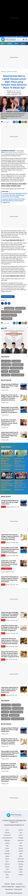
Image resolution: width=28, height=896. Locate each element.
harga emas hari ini (17, 375)
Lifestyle (9, 43)
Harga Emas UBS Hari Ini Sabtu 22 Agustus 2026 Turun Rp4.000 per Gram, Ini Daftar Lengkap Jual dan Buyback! (9, 641)
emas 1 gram (6, 361)
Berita (2, 43)
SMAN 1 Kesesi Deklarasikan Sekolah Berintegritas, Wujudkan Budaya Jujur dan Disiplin (6, 463)
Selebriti (21, 830)
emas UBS (5, 368)
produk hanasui (6, 318)
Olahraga (20, 838)
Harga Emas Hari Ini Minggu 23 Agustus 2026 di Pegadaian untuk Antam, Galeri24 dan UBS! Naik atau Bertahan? (10, 615)
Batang (7, 843)
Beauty (15, 71)
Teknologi (20, 864)
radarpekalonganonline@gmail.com (14, 825)
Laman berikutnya (7, 296)
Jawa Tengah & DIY (6, 568)
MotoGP (21, 848)
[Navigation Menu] (26, 40)
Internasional (7, 835)
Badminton (21, 840)
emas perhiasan (17, 364)
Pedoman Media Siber (8, 886)
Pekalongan (7, 840)
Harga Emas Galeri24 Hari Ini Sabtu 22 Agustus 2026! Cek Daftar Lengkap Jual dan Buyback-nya (9, 689)
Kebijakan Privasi (20, 886)
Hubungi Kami (9, 889)
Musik (7, 877)
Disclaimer (19, 884)
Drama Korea (7, 872)
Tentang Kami (18, 889)
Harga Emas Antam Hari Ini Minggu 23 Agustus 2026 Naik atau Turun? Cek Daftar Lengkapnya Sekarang (10, 397)
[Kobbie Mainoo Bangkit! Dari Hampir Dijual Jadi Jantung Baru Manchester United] (21, 475)
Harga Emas (5, 375)
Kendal (3, 506)
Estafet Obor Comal (16, 368)
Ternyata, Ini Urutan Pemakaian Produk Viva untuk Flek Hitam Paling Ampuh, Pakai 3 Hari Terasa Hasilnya (14, 195)
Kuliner (21, 835)
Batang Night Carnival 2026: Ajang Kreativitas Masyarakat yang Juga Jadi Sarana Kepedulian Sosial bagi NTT (10, 410)
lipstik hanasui (20, 308)
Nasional (7, 832)
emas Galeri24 (6, 364)
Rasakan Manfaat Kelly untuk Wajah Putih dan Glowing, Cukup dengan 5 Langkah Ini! (13, 200)
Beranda (3, 71)
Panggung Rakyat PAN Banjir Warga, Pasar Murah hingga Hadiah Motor (10, 385)
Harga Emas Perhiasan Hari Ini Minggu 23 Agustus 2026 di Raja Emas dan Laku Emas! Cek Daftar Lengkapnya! (10, 628)
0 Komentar (6, 122)
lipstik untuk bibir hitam (9, 315)
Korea (7, 869)
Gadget (21, 869)
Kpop (7, 874)
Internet (21, 874)
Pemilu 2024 (21, 858)
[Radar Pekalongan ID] (8, 40)
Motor (20, 856)
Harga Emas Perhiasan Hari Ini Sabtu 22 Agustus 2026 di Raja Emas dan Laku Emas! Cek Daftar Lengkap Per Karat (10, 654)
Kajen (7, 845)
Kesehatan (7, 853)
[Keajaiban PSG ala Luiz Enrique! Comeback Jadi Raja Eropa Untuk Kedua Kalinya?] (7, 475)
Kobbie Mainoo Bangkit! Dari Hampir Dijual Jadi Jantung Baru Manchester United (20, 484)
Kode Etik (7, 884)
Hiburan (23, 43)
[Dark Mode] (23, 40)
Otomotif (21, 851)
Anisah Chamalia (16, 91)
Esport (20, 845)
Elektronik (7, 864)
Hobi (21, 832)
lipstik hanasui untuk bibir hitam (11, 312)
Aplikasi (21, 866)
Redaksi (13, 884)
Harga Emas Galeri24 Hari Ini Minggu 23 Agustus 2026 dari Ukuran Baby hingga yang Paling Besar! (9, 434)
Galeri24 (4, 371)
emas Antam (16, 361)
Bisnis (16, 43)
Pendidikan (21, 861)
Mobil (20, 853)
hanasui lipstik (9, 308)
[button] (3, 43)
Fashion (7, 858)
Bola (21, 843)
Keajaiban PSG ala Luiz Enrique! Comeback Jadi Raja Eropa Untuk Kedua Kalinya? (7, 484)
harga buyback (14, 371)
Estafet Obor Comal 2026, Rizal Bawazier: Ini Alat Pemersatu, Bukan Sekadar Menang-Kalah (9, 422)
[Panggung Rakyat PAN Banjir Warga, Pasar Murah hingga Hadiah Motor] (23, 386)
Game (20, 872)
